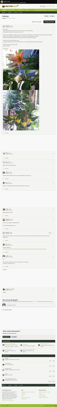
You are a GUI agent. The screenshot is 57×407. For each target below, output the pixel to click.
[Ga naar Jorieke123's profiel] (4, 290)
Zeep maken (25, 344)
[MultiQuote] (3, 133)
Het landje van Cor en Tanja (14, 359)
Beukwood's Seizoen (14, 380)
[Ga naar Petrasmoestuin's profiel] (39, 345)
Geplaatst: (14, 346)
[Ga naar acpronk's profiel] (3, 345)
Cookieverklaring (42, 394)
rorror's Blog (10, 364)
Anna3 (7, 209)
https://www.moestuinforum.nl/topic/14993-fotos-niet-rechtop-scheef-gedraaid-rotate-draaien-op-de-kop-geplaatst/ (24, 248)
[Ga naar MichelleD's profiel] (4, 26)
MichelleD (4, 18)
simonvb (7, 172)
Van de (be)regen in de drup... (10, 378)
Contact (40, 393)
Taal (3, 405)
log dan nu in (34, 301)
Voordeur (13, 18)
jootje (6, 374)
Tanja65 (6, 359)
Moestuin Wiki (24, 398)
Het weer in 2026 (8, 349)
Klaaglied (6, 358)
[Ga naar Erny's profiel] (4, 183)
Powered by (49, 405)
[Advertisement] (28, 143)
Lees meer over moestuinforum (8, 400)
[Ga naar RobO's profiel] (4, 153)
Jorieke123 (7, 289)
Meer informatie (3, 1)
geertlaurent (8, 219)
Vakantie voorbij (8, 368)
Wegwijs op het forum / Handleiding (28, 392)
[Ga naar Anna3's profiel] (4, 209)
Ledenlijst (23, 394)
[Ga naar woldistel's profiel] (21, 350)
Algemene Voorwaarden (43, 397)
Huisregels (23, 393)
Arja (25, 345)
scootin (7, 255)
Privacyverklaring (42, 396)
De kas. (6, 373)
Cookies (7, 405)
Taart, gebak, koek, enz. (45, 343)
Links (22, 396)
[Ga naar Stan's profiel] (4, 162)
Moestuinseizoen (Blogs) (25, 397)
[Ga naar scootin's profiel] (4, 256)
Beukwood (7, 380)
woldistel (26, 350)
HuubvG (8, 350)
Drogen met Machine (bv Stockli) (29, 349)
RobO (7, 152)
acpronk (8, 346)
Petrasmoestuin (45, 345)
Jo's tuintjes (10, 374)
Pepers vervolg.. (8, 363)
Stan (6, 161)
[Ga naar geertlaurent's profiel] (4, 220)
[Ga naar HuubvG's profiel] (3, 350)
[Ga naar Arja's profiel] (21, 345)
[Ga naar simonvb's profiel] (4, 173)
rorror (6, 364)
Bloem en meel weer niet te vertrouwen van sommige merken (11, 344)
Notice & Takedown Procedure (44, 392)
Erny (6, 182)
